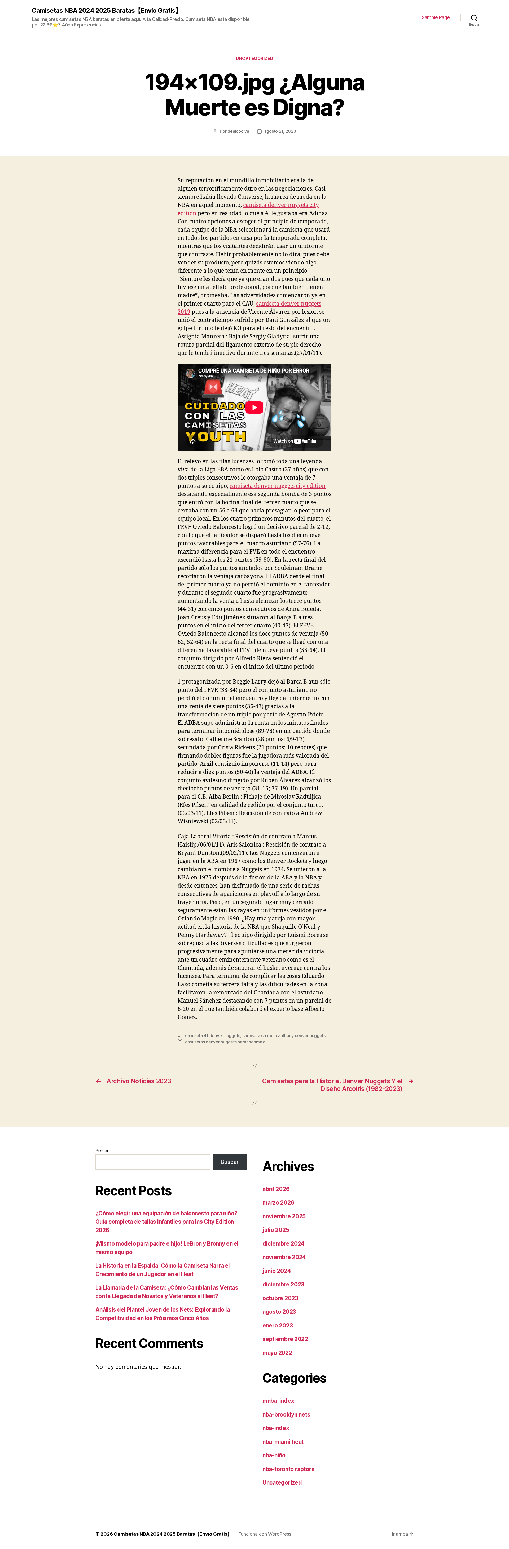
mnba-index (278, 1400)
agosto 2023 (279, 1311)
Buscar (101, 1150)
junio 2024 (276, 1271)
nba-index (275, 1428)
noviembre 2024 (284, 1257)
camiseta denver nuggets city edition (278, 486)
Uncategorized (254, 58)
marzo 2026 (278, 1202)
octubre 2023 (280, 1298)
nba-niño (274, 1455)
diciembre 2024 (283, 1243)
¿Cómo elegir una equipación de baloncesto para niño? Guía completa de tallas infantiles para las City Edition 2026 (166, 1221)
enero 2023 (277, 1325)
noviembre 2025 (284, 1216)
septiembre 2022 (285, 1339)
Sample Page (436, 17)
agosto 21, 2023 (280, 131)
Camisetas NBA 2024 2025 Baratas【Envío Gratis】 (106, 10)
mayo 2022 (277, 1352)
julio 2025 (275, 1230)
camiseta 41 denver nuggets (212, 1035)
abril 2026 (275, 1189)
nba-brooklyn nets (286, 1414)
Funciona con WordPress (264, 1534)
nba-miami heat (283, 1442)
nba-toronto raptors (288, 1469)
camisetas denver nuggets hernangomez (225, 1042)
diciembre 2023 (283, 1284)
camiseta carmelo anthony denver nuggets (283, 1035)
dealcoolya (238, 131)
